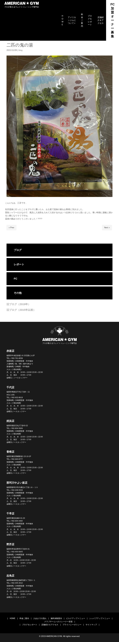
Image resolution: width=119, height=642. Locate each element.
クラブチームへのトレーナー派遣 (58, 621)
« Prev (11, 227)
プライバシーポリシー (72, 625)
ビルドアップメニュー (75, 618)
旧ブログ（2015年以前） (21, 309)
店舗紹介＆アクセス (49, 625)
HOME (12, 618)
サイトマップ (91, 625)
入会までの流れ (39, 618)
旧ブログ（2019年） (19, 304)
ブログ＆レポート (29, 625)
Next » (107, 227)
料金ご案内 (24, 618)
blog (20, 50)
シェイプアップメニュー (99, 618)
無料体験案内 (56, 618)
